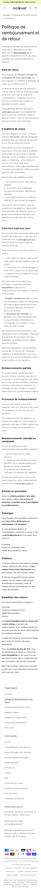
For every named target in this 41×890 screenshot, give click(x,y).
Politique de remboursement (21, 864)
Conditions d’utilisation (13, 868)
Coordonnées (10, 871)
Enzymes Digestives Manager (16, 757)
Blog (6, 778)
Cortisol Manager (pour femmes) (18, 747)
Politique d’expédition (30, 868)
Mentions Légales (12, 712)
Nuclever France (15, 858)
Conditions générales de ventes (17, 707)
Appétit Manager (11, 763)
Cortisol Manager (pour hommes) (18, 752)
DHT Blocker (10, 768)
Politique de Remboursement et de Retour (18, 700)
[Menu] (4, 7)
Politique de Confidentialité (15, 723)
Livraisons (9, 694)
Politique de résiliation (28, 875)
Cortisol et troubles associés (16, 788)
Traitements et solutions (14, 798)
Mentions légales (13, 875)
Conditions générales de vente (27, 871)
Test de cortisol (11, 793)
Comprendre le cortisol (14, 783)
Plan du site (9, 728)
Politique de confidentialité (29, 861)
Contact (8, 773)
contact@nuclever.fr (11, 112)
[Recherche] (30, 7)
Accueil (6, 15)
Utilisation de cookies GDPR (16, 717)
